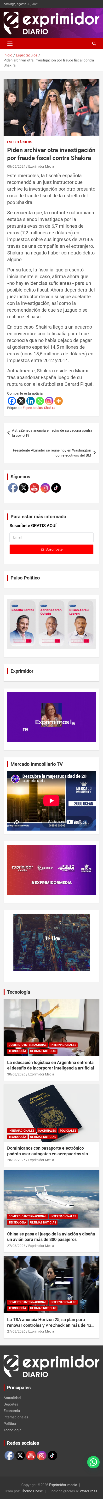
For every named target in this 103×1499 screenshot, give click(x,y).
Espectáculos (19, 142)
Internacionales (63, 1045)
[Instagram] (49, 401)
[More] (58, 401)
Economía (12, 1411)
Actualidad (12, 1398)
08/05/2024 (16, 166)
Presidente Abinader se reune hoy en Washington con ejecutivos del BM (52, 452)
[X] (21, 401)
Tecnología (18, 992)
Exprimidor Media (41, 166)
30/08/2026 (16, 1074)
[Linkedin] (30, 401)
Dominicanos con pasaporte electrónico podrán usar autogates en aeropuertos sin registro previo (47, 1154)
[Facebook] (12, 401)
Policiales (68, 1130)
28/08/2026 (16, 1160)
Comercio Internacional (27, 1045)
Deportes (11, 1404)
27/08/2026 (16, 1246)
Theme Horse (32, 1491)
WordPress (88, 1491)
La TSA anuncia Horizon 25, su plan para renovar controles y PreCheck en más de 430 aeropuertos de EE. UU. (50, 1325)
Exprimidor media (63, 1485)
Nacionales (47, 1130)
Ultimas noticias (43, 1051)
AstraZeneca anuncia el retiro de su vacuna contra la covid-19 (52, 433)
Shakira (49, 408)
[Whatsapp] (40, 401)
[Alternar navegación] (10, 43)
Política (10, 1424)
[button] (93, 1462)
